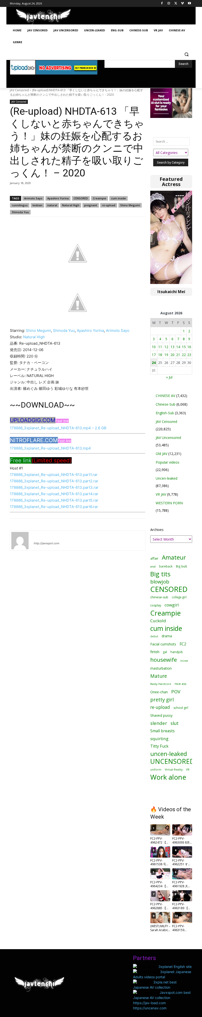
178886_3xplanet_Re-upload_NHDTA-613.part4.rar (54, 493)
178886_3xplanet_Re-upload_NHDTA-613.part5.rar (54, 500)
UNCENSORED (172, 761)
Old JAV (161, 453)
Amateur (174, 557)
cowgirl (172, 604)
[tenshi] (20, 540)
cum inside (118, 198)
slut (174, 723)
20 (172, 354)
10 (154, 346)
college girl (179, 597)
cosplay (155, 605)
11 (160, 346)
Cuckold (158, 620)
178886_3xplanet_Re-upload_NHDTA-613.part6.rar (54, 506)
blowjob (159, 581)
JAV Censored (19, 90)
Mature (158, 675)
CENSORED (81, 198)
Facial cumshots (163, 644)
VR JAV (161, 494)
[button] (186, 54)
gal (165, 652)
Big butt (181, 566)
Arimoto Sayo (33, 198)
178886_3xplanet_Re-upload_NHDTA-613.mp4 (50, 448)
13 (172, 346)
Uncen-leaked (166, 478)
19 (166, 354)
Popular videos (167, 462)
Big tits (160, 574)
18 (160, 354)
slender (158, 723)
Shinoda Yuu (20, 212)
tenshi (39, 536)
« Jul (169, 377)
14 (178, 346)
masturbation (161, 668)
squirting (159, 738)
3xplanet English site (175, 966)
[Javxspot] (43, 17)
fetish (154, 651)
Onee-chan (159, 692)
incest (184, 660)
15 (184, 346)
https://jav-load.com (149, 1003)
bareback (165, 566)
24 (154, 362)
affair (154, 558)
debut (154, 636)
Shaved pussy (161, 715)
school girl (180, 708)
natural (52, 205)
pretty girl (162, 699)
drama (167, 636)
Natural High (70, 205)
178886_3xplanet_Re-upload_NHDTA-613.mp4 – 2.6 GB (58, 428)
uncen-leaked (168, 753)
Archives (157, 529)
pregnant (90, 205)
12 (166, 346)
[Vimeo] (182, 3)
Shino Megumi (130, 205)
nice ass (180, 684)
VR (187, 769)
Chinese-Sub (165, 404)
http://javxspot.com (46, 543)
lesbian (37, 205)
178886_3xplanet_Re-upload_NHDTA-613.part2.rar (54, 481)
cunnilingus (20, 205)
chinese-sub (159, 597)
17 (154, 354)
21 (178, 354)
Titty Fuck (159, 746)
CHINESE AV (165, 395)
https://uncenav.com (150, 1008)
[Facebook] (162, 3)
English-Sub (165, 413)
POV (175, 691)
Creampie (99, 198)
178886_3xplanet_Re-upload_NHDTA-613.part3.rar (54, 487)
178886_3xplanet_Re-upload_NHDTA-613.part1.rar (54, 474)
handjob (176, 652)
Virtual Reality (174, 769)
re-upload (108, 205)
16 (189, 346)
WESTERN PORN (169, 503)
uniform (155, 769)
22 (184, 354)
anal (153, 566)
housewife (163, 659)
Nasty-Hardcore (160, 684)
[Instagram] (169, 3)
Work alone (168, 777)
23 (189, 354)
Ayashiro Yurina (58, 198)
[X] (176, 3)
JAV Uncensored (168, 437)
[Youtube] (189, 3)
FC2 (183, 644)
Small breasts (162, 731)
